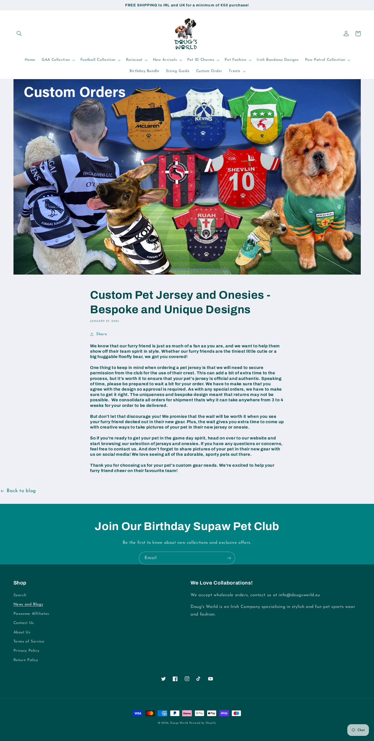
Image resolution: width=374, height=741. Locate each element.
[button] (19, 33)
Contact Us (23, 623)
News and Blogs (28, 604)
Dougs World (179, 723)
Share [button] (101, 334)
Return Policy (25, 660)
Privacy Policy (26, 651)
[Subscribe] (229, 558)
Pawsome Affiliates (31, 614)
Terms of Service (29, 642)
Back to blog (21, 491)
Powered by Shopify (202, 723)
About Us (22, 632)
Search (19, 595)
